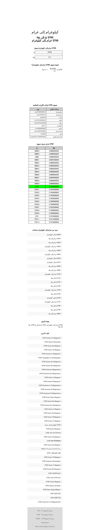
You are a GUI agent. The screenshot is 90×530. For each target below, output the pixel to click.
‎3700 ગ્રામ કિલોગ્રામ (53, 477)
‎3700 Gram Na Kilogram (52, 346)
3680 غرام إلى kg (54, 266)
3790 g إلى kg (55, 310)
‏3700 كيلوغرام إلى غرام (52, 425)
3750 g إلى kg (55, 294)
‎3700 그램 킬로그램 (53, 453)
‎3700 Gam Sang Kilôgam (51, 489)
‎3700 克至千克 (55, 498)
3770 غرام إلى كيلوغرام (52, 302)
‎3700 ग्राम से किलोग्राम (53, 441)
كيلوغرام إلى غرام (45, 32)
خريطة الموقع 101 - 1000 (45, 515)
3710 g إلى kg (55, 278)
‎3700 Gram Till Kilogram (52, 417)
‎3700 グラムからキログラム (50, 449)
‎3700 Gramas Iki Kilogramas (50, 389)
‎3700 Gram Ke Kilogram (52, 445)
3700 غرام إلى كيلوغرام (52, 274)
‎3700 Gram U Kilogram (52, 377)
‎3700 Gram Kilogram (53, 482)
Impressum (45, 522)
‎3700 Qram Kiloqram (53, 429)
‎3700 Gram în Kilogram (52, 409)
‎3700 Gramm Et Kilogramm (50, 365)
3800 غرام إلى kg (54, 314)
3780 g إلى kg (55, 306)
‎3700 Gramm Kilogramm (51, 381)
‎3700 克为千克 (55, 493)
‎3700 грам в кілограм (52, 486)
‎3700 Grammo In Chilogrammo (49, 385)
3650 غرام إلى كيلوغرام (52, 254)
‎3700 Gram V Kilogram (52, 465)
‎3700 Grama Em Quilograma (50, 405)
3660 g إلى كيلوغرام (53, 258)
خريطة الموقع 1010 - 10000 (45, 518)
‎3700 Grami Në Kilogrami (51, 469)
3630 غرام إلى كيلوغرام (52, 246)
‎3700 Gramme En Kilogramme (49, 373)
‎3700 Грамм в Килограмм (51, 461)
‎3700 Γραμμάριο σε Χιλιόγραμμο (49, 358)
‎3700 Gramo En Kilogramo (51, 362)
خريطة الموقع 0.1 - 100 (45, 511)
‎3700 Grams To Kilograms (51, 338)
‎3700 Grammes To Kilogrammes (49, 502)
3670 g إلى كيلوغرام (53, 262)
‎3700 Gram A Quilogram (52, 437)
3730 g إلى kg (55, 286)
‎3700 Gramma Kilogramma (51, 369)
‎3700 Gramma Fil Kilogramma (50, 393)
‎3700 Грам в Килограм (52, 342)
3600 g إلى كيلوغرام (53, 234)
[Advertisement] (16, 33)
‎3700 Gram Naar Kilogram (51, 397)
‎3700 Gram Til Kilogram (52, 350)
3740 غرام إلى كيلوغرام (52, 290)
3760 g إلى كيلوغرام (53, 298)
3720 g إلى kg (55, 282)
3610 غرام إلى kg (54, 238)
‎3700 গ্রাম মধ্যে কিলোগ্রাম (53, 433)
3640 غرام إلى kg (54, 250)
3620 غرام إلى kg (54, 242)
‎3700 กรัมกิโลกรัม (54, 473)
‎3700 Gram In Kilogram (52, 421)
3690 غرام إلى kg (54, 270)
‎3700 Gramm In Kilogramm (51, 354)
